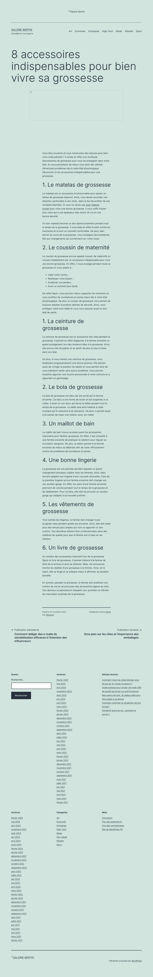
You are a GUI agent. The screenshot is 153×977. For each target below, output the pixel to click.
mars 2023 (62, 707)
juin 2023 (61, 699)
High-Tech (107, 31)
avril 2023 (61, 703)
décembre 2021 (64, 764)
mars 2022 (62, 752)
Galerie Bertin (21, 29)
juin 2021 (61, 787)
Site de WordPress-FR (112, 829)
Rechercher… (17, 680)
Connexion (107, 818)
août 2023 (61, 695)
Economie (80, 31)
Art (70, 31)
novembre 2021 (64, 768)
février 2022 (62, 756)
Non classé (62, 837)
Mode (119, 31)
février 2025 (62, 680)
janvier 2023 (62, 714)
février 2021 (62, 802)
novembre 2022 (64, 722)
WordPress (137, 961)
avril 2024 (61, 687)
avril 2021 (61, 794)
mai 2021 (61, 791)
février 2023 (62, 710)
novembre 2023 (64, 691)
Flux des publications (112, 822)
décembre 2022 (64, 718)
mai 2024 (61, 684)
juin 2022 (61, 741)
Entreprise (93, 31)
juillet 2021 (62, 783)
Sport (139, 31)
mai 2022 (61, 745)
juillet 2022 (62, 737)
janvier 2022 (62, 760)
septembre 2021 (64, 775)
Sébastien (50, 615)
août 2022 (61, 733)
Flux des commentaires (113, 825)
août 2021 (61, 779)
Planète (129, 31)
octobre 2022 (63, 726)
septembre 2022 (64, 729)
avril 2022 (61, 749)
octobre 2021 (63, 772)
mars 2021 (61, 798)
